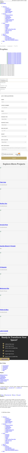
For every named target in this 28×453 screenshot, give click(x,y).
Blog (4, 370)
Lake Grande (4, 331)
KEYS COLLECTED (4, 139)
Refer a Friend (8, 422)
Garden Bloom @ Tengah (7, 246)
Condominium (3, 377)
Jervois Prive (4, 225)
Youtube (7, 436)
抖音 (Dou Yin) (8, 440)
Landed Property (3, 380)
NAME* (2, 99)
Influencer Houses (3, 375)
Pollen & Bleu (4, 310)
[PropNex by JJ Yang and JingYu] (14, 52)
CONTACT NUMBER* (5, 105)
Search (2, 2)
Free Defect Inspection (10, 449)
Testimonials (5, 366)
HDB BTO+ (2, 378)
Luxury (1, 382)
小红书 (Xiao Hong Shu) (10, 439)
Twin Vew (3, 182)
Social (4, 433)
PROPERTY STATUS (4, 122)
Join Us (4, 444)
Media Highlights (8, 421)
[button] (1, 4)
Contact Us (5, 445)
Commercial (9, 46)
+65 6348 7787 (11, 387)
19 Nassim (3, 267)
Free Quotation (8, 447)
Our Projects (5, 368)
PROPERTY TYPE (4, 116)
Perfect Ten (3, 203)
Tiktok (6, 438)
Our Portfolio (2, 46)
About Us (5, 416)
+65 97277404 (2, 387)
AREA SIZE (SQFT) (4, 128)
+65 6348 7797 (19, 387)
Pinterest (7, 441)
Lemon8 (7, 443)
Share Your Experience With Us (11, 450)
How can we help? (5, 145)
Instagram (7, 434)
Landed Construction (4, 379)
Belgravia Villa (4, 288)
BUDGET (2, 134)
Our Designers (6, 365)
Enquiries (5, 369)
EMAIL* (2, 111)
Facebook (7, 435)
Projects (4, 423)
